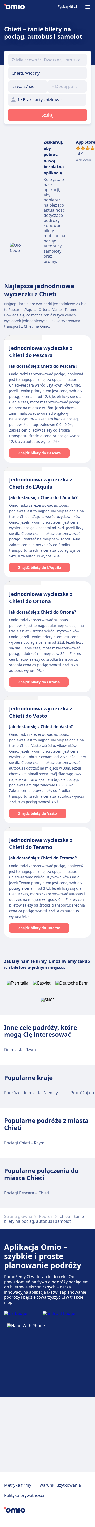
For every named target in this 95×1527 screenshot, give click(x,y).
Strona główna (18, 1216)
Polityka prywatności (24, 1495)
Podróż (46, 1216)
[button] (28, 86)
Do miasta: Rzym (20, 1050)
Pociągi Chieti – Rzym (24, 1143)
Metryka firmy (17, 1485)
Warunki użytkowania (60, 1485)
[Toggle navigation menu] (88, 7)
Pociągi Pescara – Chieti (26, 1193)
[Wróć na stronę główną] (14, 7)
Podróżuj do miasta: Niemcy (31, 1092)
